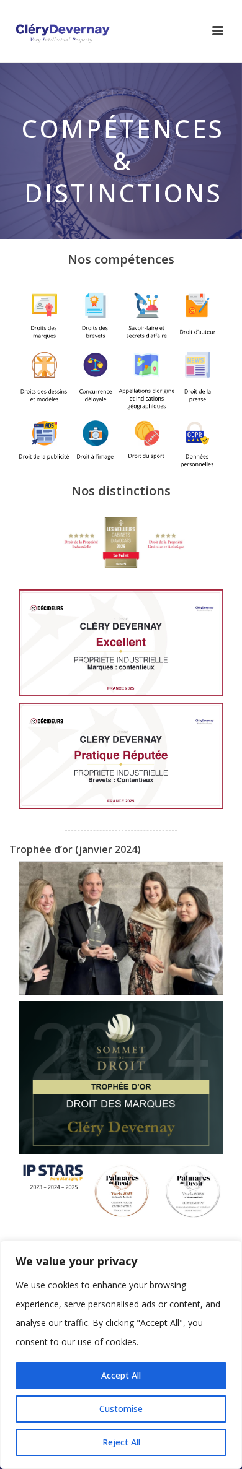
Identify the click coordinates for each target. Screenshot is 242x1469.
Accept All (121, 1375)
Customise (121, 1409)
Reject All (121, 1442)
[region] (121, 1355)
